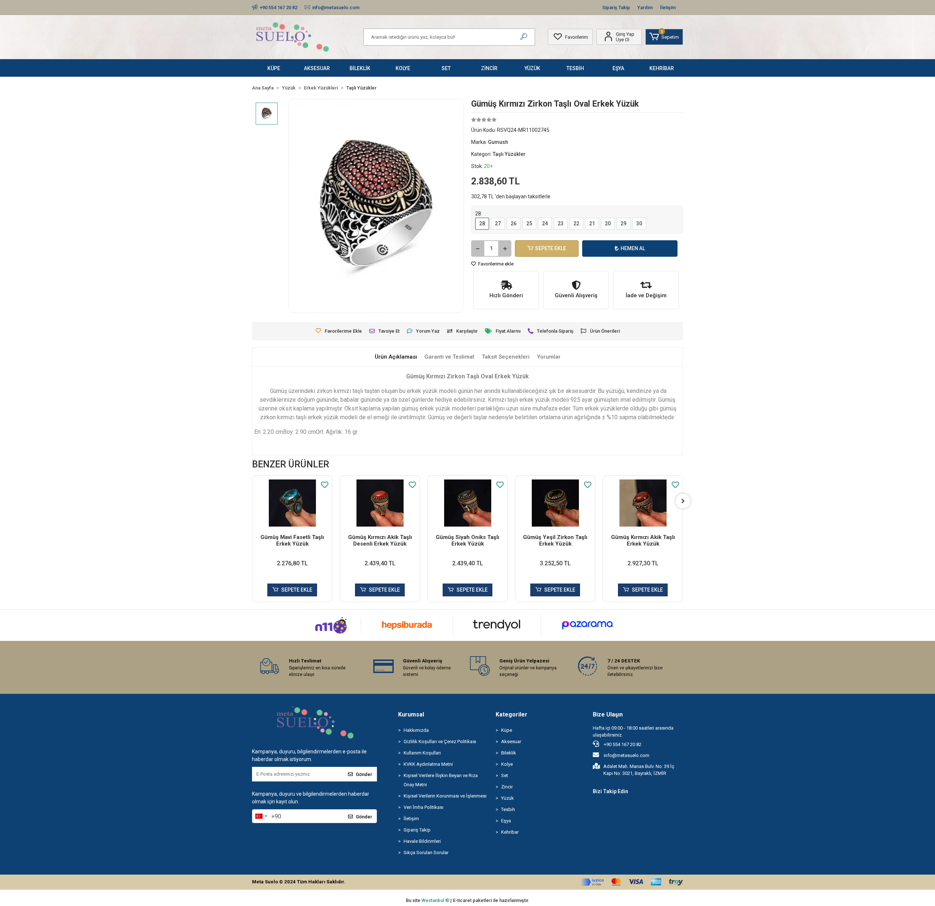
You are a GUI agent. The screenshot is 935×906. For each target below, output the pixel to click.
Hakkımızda (416, 730)
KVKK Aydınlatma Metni (428, 764)
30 (639, 223)
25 (529, 223)
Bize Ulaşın (608, 714)
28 (482, 223)
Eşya (506, 820)
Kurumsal (411, 714)
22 (576, 223)
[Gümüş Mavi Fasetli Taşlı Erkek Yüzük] (292, 503)
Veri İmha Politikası (423, 807)
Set (504, 775)
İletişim (668, 7)
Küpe (506, 730)
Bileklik (508, 753)
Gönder (364, 774)
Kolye (507, 764)
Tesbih (508, 809)
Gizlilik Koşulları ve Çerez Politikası (440, 741)
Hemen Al (633, 248)
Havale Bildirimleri (422, 841)
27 (498, 223)
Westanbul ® (435, 900)
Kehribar (510, 832)
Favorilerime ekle (495, 264)
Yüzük (507, 798)
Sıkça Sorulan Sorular (426, 852)
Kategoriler (511, 714)
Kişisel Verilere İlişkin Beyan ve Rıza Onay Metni (441, 780)
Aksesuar (511, 741)
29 (623, 223)
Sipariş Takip (616, 7)
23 (561, 223)
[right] (683, 501)
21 (592, 223)
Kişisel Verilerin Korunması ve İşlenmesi (445, 796)
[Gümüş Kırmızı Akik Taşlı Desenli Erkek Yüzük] (380, 503)
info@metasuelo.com (626, 755)
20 (608, 223)
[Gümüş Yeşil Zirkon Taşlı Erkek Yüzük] (555, 503)
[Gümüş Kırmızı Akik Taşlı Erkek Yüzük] (643, 503)
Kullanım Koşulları (422, 753)
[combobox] (260, 816)
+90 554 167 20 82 (622, 744)
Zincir (507, 787)
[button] (664, 37)
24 (545, 223)
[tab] (396, 357)
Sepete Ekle (550, 248)
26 (513, 223)
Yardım (645, 7)
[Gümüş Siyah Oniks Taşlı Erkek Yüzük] (467, 503)
